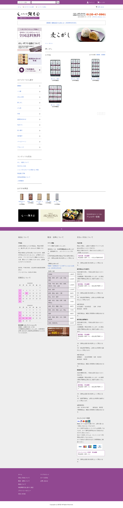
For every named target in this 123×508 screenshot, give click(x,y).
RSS (19, 494)
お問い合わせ (101, 7)
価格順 (98, 54)
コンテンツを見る (41, 7)
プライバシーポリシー (24, 490)
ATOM (23, 494)
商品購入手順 (21, 173)
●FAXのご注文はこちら (99, 16)
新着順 (103, 54)
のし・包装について (23, 162)
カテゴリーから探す (29, 7)
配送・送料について (24, 481)
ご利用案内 (20, 180)
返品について (22, 484)
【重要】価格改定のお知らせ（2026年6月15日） (61, 23)
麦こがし (51, 43)
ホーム (19, 7)
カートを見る (44, 477)
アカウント (92, 2)
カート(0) (102, 2)
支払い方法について (24, 477)
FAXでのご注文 (21, 166)
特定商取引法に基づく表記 (25, 487)
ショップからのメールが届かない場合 (28, 169)
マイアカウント (44, 474)
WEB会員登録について (23, 177)
